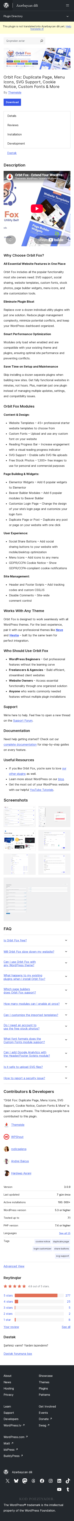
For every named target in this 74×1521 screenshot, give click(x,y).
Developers (11, 1419)
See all (66, 1327)
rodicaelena (18, 1149)
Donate (45, 1419)
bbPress (11, 1449)
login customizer (42, 1248)
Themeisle (14, 92)
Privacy (8, 1394)
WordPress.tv (14, 1425)
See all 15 (64, 1233)
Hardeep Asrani (21, 1173)
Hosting (9, 1388)
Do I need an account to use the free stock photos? (22, 1027)
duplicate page (61, 1241)
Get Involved (47, 1406)
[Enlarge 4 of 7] (65, 835)
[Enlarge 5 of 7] (31, 858)
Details (11, 116)
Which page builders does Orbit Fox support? (20, 990)
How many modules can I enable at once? (32, 1003)
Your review (11, 1327)
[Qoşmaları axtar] (41, 40)
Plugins (43, 1388)
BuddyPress (13, 1456)
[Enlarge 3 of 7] (31, 835)
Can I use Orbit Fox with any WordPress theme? (20, 963)
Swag (44, 1425)
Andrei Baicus (20, 1161)
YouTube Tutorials (41, 790)
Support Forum (23, 720)
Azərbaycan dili (22, 1472)
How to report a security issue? (24, 1078)
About (7, 1376)
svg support (62, 1256)
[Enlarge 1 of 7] (31, 811)
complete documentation (20, 744)
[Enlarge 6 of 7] (65, 858)
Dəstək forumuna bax (18, 1353)
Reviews (12, 125)
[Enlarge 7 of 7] (65, 882)
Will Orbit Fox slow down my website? (29, 951)
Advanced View (14, 1266)
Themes (44, 1382)
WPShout (17, 1137)
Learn (7, 1406)
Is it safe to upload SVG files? (23, 1067)
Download (12, 102)
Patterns (44, 1394)
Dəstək (12, 153)
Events (43, 1412)
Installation (14, 134)
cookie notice (43, 1241)
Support (9, 1412)
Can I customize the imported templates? (31, 1015)
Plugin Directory (13, 16)
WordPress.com (16, 1437)
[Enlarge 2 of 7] (65, 811)
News (7, 1382)
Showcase (46, 1376)
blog (61, 779)
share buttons (61, 1248)
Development (16, 143)
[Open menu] (68, 5)
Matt (9, 1443)
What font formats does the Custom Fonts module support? (24, 1040)
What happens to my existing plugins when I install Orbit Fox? (24, 977)
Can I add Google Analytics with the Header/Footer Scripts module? (27, 1054)
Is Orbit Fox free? (15, 940)
